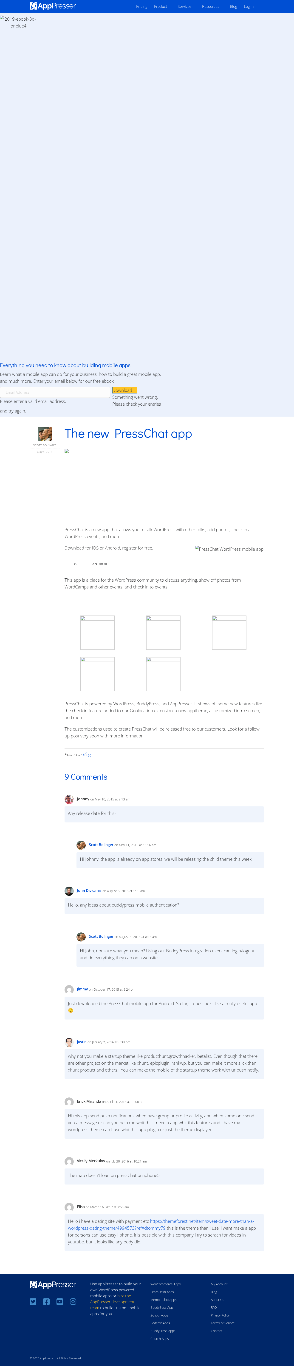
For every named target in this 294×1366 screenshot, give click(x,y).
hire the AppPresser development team (112, 1301)
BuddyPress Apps (162, 1331)
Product (160, 6)
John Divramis (89, 890)
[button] (124, 390)
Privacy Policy (220, 1315)
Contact (216, 1331)
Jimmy (82, 989)
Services (184, 6)
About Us (217, 1299)
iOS (74, 564)
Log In (249, 6)
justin (82, 1041)
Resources (210, 6)
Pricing (141, 6)
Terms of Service (223, 1323)
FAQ (214, 1307)
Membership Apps (163, 1299)
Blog (233, 6)
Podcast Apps (160, 1323)
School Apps (159, 1315)
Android (100, 564)
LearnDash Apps (162, 1292)
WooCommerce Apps (165, 1284)
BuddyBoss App (161, 1307)
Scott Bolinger (101, 844)
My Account (219, 1284)
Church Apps (159, 1338)
